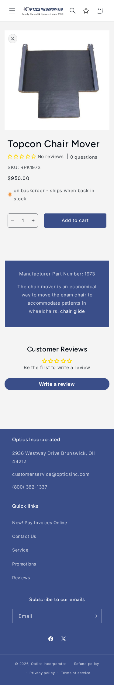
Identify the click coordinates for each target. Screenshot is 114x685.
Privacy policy (42, 673)
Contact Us (24, 536)
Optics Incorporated (49, 664)
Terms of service (75, 673)
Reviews (21, 577)
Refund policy (86, 664)
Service (20, 549)
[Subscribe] (95, 616)
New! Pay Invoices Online (39, 522)
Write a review (57, 384)
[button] (12, 10)
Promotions (24, 563)
